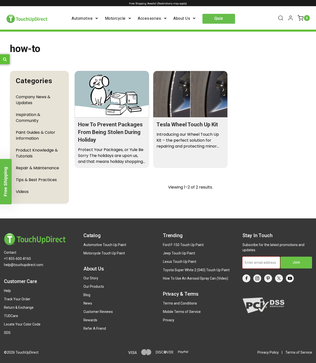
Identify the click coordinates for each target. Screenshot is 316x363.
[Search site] (281, 18)
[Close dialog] (250, 116)
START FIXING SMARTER (207, 241)
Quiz (218, 18)
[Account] (291, 18)
